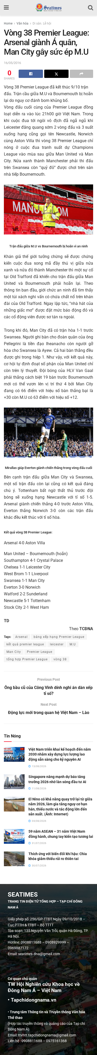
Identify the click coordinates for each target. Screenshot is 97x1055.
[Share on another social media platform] (81, 74)
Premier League (39, 652)
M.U (73, 644)
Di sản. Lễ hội (42, 23)
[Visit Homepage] (48, 8)
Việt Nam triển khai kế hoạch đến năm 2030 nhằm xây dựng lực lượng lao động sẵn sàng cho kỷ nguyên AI (59, 754)
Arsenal (21, 637)
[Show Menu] (6, 7)
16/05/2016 (12, 63)
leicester (57, 644)
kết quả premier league (25, 644)
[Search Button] (90, 7)
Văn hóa (22, 23)
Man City (13, 652)
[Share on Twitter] (56, 74)
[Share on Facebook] (31, 74)
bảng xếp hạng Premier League (59, 637)
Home (8, 23)
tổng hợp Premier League (27, 659)
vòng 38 (60, 659)
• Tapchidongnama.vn (32, 1000)
